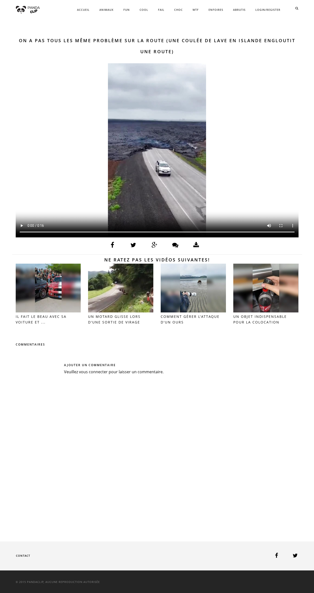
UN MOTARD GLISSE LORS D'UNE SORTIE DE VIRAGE (114, 319)
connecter (98, 371)
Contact (23, 555)
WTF (196, 10)
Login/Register (267, 10)
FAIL (161, 10)
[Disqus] (157, 450)
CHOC (178, 10)
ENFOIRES (216, 10)
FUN (126, 10)
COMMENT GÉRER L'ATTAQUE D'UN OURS (190, 319)
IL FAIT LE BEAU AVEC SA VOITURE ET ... (41, 319)
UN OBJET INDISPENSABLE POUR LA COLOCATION (260, 319)
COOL (144, 10)
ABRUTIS (239, 10)
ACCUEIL (83, 10)
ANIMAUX (106, 10)
